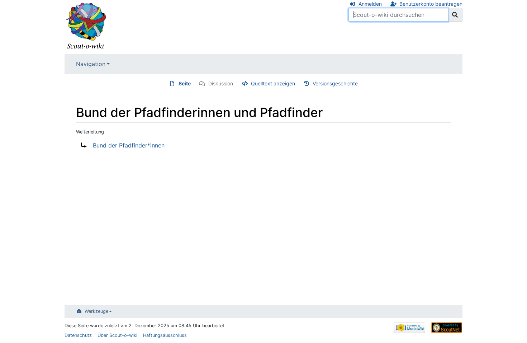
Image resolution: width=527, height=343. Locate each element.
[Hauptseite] (86, 26)
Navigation (90, 63)
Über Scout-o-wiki (117, 335)
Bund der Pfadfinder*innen (129, 145)
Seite (185, 83)
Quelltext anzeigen (273, 83)
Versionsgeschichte (335, 83)
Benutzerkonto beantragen (430, 4)
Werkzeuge (96, 311)
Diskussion (220, 83)
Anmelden (370, 4)
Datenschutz (78, 335)
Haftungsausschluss (165, 335)
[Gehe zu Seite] (455, 15)
